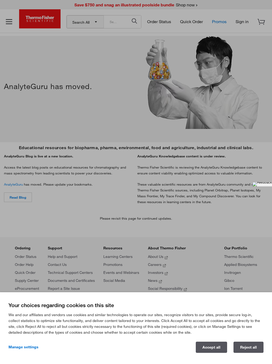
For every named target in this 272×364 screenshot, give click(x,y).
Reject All (248, 347)
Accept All (211, 347)
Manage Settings (23, 347)
